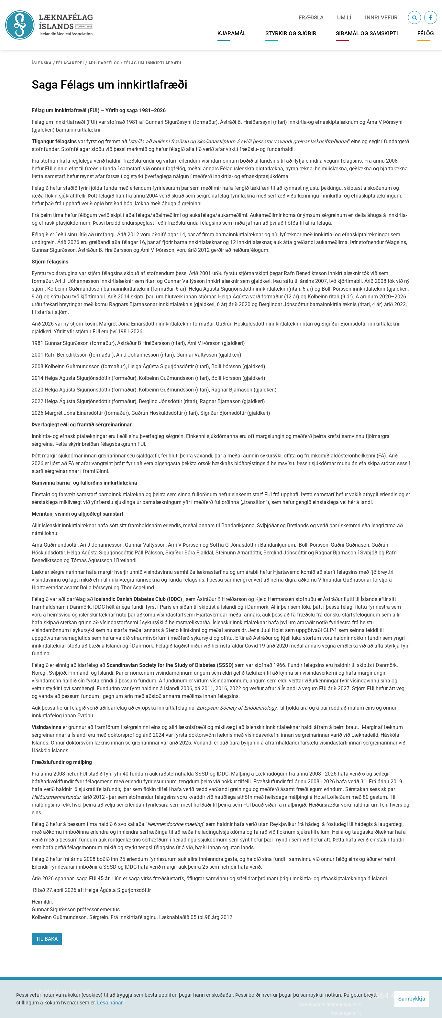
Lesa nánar (110, 1003)
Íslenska (42, 63)
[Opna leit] (414, 17)
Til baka (47, 939)
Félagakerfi (70, 63)
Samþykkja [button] (411, 998)
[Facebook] (430, 17)
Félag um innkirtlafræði (153, 63)
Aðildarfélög (104, 63)
